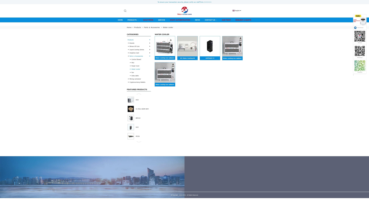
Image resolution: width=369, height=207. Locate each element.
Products (132, 20)
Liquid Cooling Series (137, 49)
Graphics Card (134, 53)
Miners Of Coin (135, 46)
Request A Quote (243, 20)
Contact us (210, 20)
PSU (132, 62)
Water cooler (168, 27)
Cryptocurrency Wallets (137, 82)
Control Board (136, 59)
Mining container (135, 79)
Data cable (135, 75)
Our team (226, 20)
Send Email (360, 27)
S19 (137, 127)
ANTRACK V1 (210, 58)
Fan (132, 72)
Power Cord (135, 66)
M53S (138, 136)
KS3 (137, 100)
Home (120, 20)
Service (161, 20)
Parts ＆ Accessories (152, 27)
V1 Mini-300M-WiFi (142, 109)
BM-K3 (138, 118)
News (197, 20)
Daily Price (148, 20)
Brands (132, 43)
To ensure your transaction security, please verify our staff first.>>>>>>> (185, 2)
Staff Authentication (180, 20)
